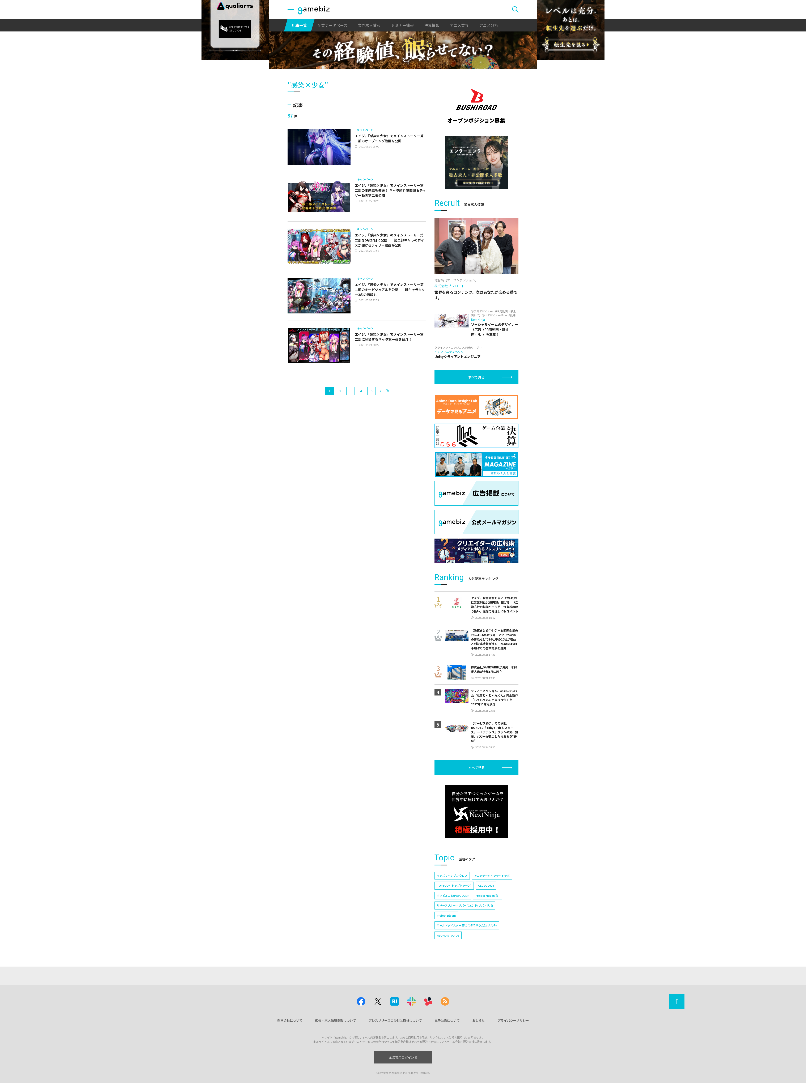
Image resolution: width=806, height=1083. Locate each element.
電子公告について (447, 1020)
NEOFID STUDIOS (448, 935)
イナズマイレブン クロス (452, 876)
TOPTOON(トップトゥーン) (454, 885)
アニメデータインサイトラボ (492, 876)
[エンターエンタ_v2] (476, 162)
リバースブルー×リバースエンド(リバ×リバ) (465, 905)
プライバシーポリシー (513, 1020)
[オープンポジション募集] (476, 106)
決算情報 (431, 25)
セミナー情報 (402, 25)
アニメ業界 (459, 25)
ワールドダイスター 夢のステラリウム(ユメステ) (467, 925)
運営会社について (289, 1020)
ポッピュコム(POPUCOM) (453, 896)
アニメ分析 (488, 25)
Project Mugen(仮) (487, 896)
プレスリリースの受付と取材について (395, 1020)
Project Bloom (446, 915)
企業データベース (332, 25)
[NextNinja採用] (476, 811)
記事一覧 (299, 25)
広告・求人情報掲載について (335, 1020)
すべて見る (476, 377)
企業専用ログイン (401, 1057)
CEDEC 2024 (486, 885)
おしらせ (478, 1020)
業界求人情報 (369, 25)
